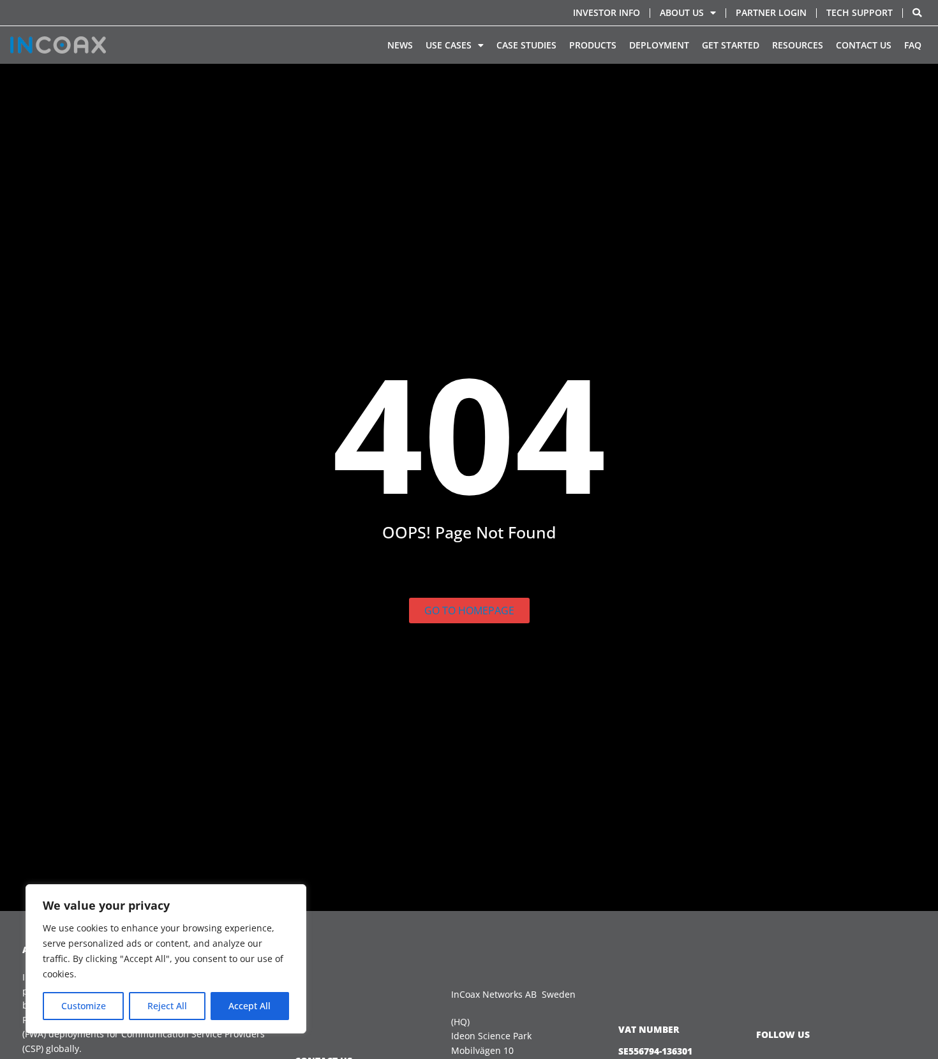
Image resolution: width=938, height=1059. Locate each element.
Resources (797, 45)
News (400, 45)
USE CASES (449, 45)
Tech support (859, 12)
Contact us (863, 45)
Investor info (606, 12)
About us (682, 12)
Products (592, 45)
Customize (83, 1006)
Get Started (730, 45)
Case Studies (526, 45)
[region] (166, 958)
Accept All (249, 1006)
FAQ (912, 45)
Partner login (771, 12)
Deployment (659, 45)
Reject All (167, 1006)
